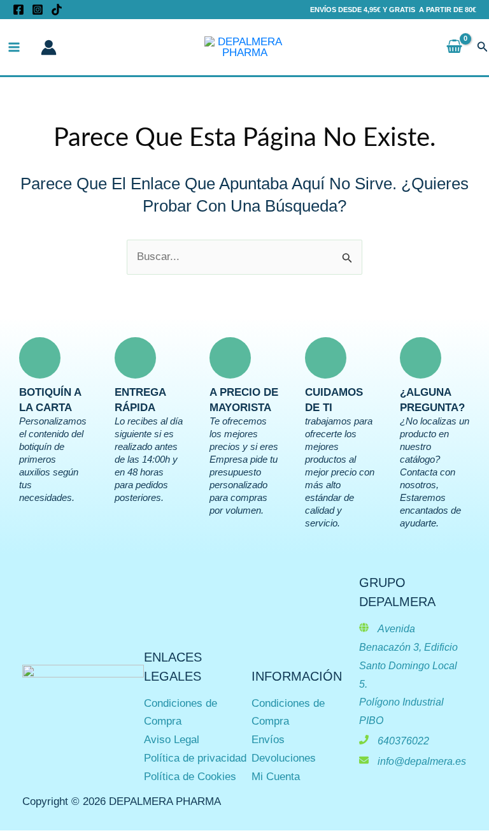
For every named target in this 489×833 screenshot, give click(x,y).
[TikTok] (56, 9)
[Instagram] (37, 9)
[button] (482, 47)
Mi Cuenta (276, 777)
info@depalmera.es (422, 761)
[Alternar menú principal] (14, 47)
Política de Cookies (190, 777)
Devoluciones (284, 758)
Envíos (268, 740)
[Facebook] (18, 9)
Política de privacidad (195, 758)
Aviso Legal (171, 740)
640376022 (403, 740)
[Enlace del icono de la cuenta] (49, 47)
